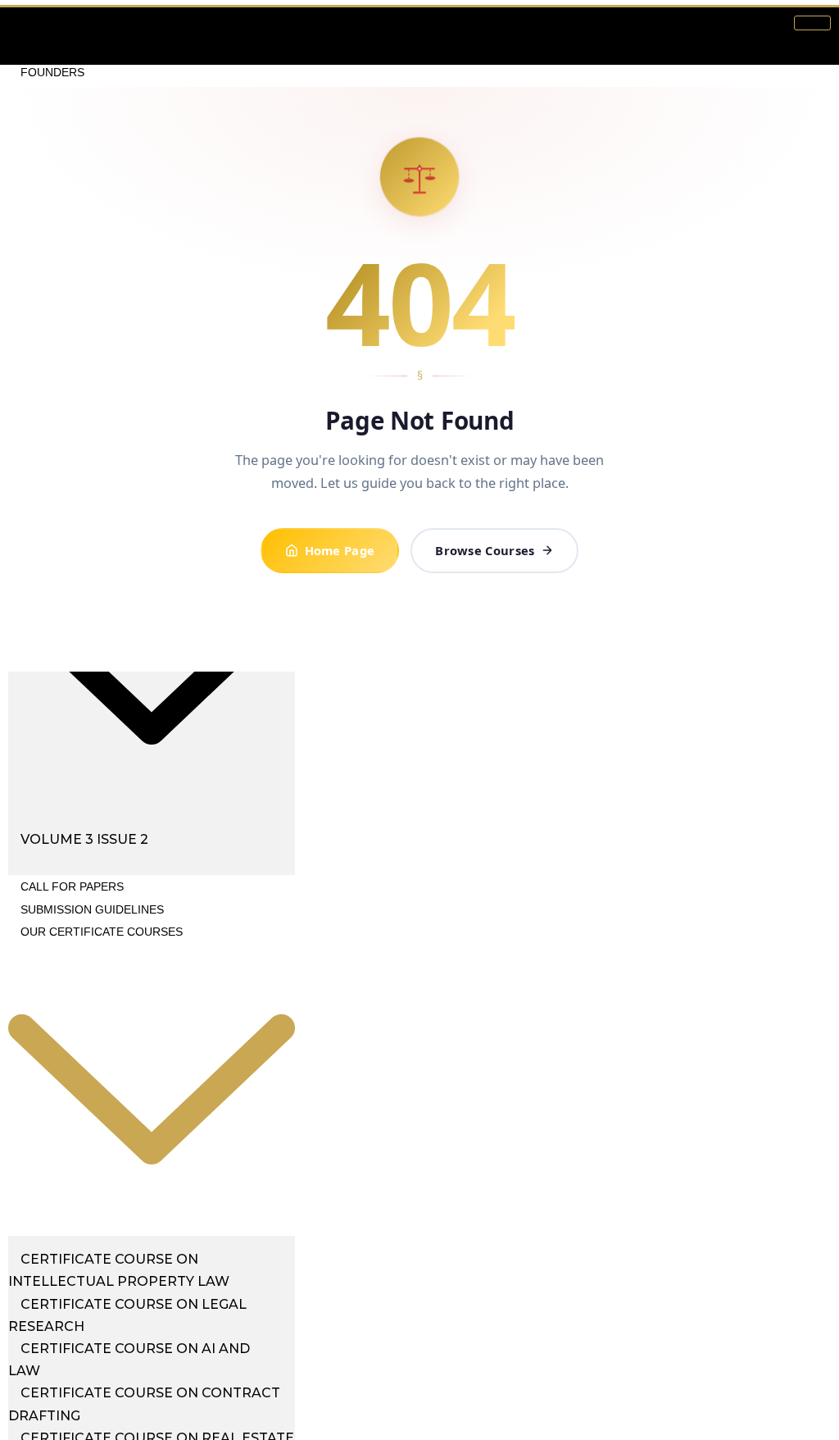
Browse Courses (484, 550)
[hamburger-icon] (812, 23)
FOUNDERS (52, 72)
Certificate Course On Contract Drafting (144, 1404)
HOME (37, 27)
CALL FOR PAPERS (72, 886)
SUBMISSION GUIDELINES (92, 909)
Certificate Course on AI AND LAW (129, 1359)
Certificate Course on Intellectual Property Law (118, 1270)
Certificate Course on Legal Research (127, 1315)
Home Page (340, 550)
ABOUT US (49, 49)
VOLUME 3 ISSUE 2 (84, 839)
